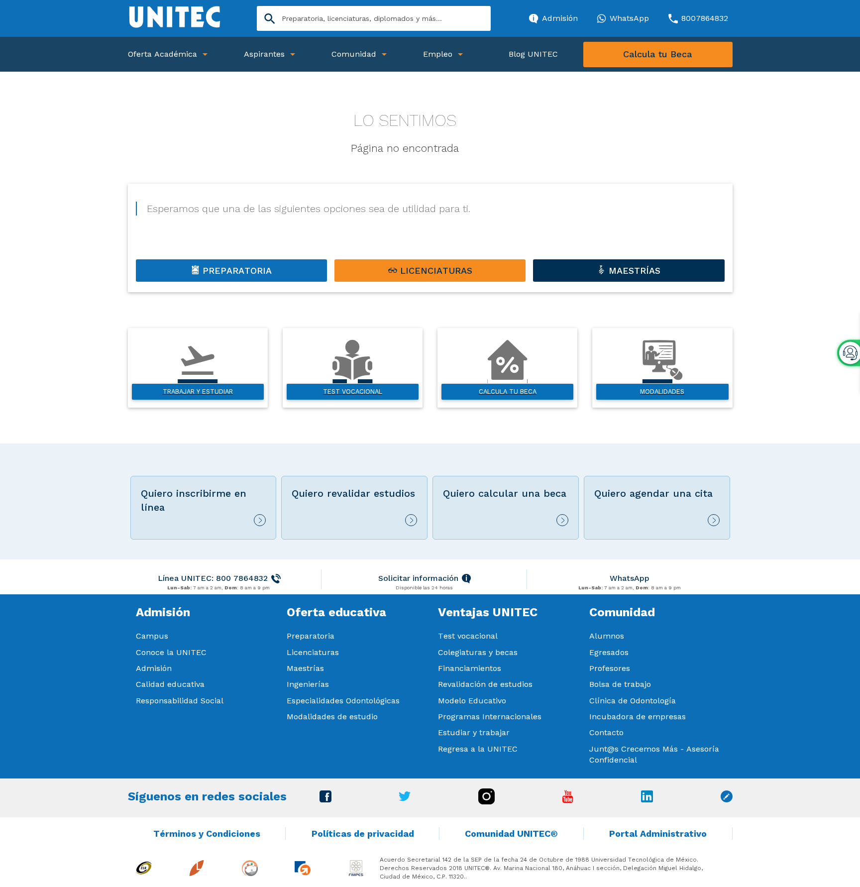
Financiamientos (469, 668)
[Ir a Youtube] (567, 800)
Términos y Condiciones (206, 833)
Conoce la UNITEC (171, 652)
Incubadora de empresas (637, 716)
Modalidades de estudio (332, 716)
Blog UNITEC (533, 54)
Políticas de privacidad (363, 833)
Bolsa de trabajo (620, 684)
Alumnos (606, 636)
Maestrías (305, 668)
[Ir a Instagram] (486, 801)
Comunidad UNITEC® (511, 833)
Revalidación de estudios (485, 684)
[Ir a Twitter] (405, 798)
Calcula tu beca (508, 391)
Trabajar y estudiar (198, 391)
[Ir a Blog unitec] (727, 799)
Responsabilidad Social (179, 700)
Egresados (609, 652)
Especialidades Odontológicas (343, 700)
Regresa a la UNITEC (478, 749)
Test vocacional (352, 391)
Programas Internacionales (489, 716)
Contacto (606, 732)
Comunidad (353, 54)
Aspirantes (264, 54)
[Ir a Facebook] (325, 799)
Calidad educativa (170, 684)
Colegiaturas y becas (478, 652)
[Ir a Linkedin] (647, 799)
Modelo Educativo (472, 700)
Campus (152, 636)
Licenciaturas (313, 652)
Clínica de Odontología (632, 700)
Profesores (609, 668)
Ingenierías (308, 684)
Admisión (154, 668)
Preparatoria (310, 636)
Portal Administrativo (658, 833)
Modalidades (662, 391)
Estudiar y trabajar (474, 732)
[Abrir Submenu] (205, 54)
